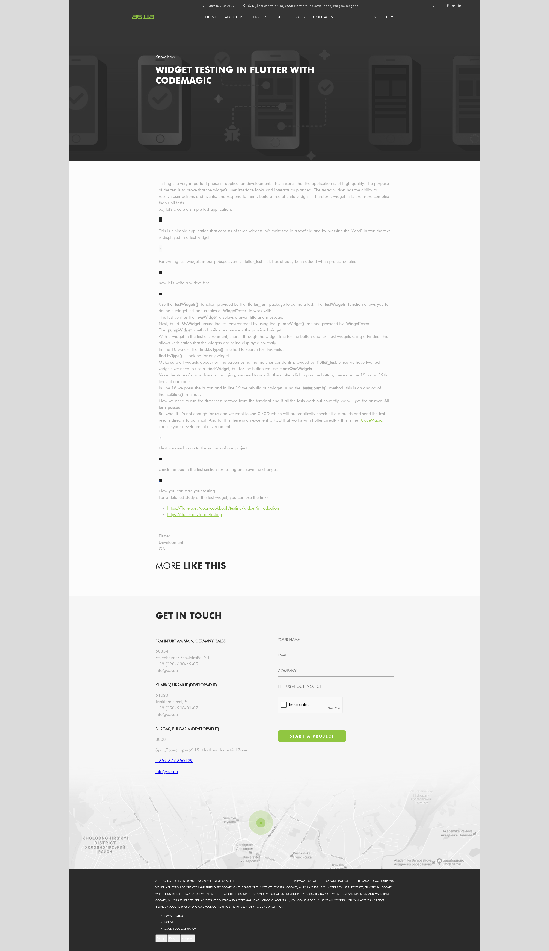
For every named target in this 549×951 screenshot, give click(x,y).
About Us (234, 17)
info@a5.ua (166, 670)
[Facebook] (447, 6)
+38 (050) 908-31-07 (176, 708)
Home (211, 17)
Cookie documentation (180, 928)
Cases (280, 17)
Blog (299, 17)
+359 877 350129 (219, 6)
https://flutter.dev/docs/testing (194, 514)
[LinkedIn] (459, 6)
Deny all (174, 938)
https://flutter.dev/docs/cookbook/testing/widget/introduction (223, 508)
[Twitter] (453, 6)
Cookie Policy (337, 881)
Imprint (168, 922)
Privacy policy (173, 915)
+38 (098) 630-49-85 (176, 664)
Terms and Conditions (376, 881)
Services (259, 17)
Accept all (187, 938)
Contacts (323, 17)
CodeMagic (371, 420)
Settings (161, 938)
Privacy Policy (305, 881)
